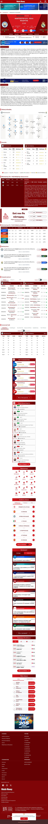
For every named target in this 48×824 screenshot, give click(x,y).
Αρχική (3, 742)
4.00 (12, 236)
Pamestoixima (4, 768)
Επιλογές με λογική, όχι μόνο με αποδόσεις (25, 454)
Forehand (14, 449)
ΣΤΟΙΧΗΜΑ (4, 733)
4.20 (12, 230)
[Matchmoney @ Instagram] (7, 785)
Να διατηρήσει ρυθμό (21, 448)
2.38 (25, 241)
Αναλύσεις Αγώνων (5, 736)
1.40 (37, 233)
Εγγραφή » (36, 80)
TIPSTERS (26, 733)
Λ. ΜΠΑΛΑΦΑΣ (15, 461)
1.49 (37, 239)
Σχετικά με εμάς (4, 797)
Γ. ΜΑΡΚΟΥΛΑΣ (15, 426)
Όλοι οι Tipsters (23, 464)
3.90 (12, 241)
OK (24, 818)
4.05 (12, 233)
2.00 (9, 239)
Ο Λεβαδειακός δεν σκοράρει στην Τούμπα (25, 425)
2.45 (25, 239)
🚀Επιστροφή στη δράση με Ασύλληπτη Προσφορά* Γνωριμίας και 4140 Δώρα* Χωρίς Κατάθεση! (23, 586)
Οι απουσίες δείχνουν (21, 430)
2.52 (25, 230)
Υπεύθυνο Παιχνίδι (5, 802)
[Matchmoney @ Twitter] (10, 785)
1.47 (37, 230)
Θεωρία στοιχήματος (6, 738)
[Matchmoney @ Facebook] (3, 785)
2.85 (40, 233)
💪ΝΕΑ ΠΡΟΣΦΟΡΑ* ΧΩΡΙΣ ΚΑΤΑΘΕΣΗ (21, 629)
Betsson (3, 778)
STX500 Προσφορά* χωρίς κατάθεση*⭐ (22, 560)
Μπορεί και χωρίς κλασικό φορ (23, 459)
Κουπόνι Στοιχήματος (6, 740)
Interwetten (4, 772)
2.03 (9, 230)
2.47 (25, 236)
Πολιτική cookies (4, 793)
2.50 (25, 233)
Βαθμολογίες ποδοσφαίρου (7, 744)
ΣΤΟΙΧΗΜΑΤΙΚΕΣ (5, 759)
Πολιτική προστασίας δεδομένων (7, 792)
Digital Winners (27, 822)
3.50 (16, 239)
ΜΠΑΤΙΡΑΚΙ (26, 736)
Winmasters (4, 774)
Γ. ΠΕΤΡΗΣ (15, 420)
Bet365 (3, 776)
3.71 (16, 230)
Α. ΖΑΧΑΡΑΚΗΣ (15, 444)
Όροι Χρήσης (3, 795)
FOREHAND (26, 757)
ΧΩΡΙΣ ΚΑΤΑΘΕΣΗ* (28, 762)
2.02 (9, 236)
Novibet (19, 369)
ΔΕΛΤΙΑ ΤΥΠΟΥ (27, 764)
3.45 (16, 236)
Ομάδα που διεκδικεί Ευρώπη (22, 407)
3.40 (16, 233)
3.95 (12, 239)
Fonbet (19, 389)
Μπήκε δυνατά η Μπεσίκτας (22, 413)
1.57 (28, 236)
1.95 (9, 241)
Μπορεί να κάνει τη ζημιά (21, 419)
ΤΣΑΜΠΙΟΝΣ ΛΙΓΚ (5, 12)
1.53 (28, 230)
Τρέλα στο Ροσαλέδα (21, 442)
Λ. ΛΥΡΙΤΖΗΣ (15, 409)
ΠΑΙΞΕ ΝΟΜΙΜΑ (37, 42)
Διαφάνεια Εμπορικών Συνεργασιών (8, 800)
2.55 (40, 230)
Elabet (18, 376)
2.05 (9, 233)
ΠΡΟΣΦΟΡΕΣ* (27, 759)
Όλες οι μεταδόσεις (23, 670)
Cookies (34, 816)
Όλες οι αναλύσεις (23, 544)
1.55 (28, 233)
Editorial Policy (4, 798)
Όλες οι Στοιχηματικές (23, 397)
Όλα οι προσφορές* (23, 633)
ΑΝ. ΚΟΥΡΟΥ (15, 438)
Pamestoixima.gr (21, 382)
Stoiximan (19, 362)
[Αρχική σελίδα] (0, 12)
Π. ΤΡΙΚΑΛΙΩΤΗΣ (16, 432)
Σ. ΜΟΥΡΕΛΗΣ (15, 414)
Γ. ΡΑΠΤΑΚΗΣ (15, 455)
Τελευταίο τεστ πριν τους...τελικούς (23, 436)
